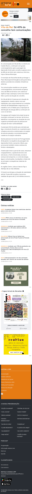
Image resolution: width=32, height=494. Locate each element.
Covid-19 (7, 25)
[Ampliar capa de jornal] (16, 308)
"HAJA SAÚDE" (5, 434)
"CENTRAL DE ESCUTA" (23, 408)
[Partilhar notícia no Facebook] (3, 35)
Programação (5, 445)
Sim (16, 16)
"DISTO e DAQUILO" (22, 415)
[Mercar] (16, 275)
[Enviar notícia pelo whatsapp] (9, 35)
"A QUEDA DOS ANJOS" (23, 427)
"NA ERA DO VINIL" (6, 424)
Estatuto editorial (6, 376)
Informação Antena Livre (8, 448)
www (9, 328)
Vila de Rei (6, 197)
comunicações (7, 199)
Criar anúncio (5, 467)
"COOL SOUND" (5, 412)
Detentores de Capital (7, 379)
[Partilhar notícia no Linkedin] (7, 35)
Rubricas (3, 451)
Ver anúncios (4, 465)
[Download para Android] (15, 480)
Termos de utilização (6, 387)
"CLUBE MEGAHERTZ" (7, 427)
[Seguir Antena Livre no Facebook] (2, 394)
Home (2, 25)
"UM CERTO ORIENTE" (23, 431)
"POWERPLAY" (21, 424)
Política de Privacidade (7, 385)
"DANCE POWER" (21, 412)
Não (11, 16)
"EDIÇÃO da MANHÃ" (7, 408)
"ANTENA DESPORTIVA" (23, 418)
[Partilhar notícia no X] (5, 35)
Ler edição (24, 328)
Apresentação (5, 374)
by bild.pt (3, 491)
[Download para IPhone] (16, 483)
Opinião (3, 454)
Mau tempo (16, 197)
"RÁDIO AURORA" (6, 415)
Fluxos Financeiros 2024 (7, 382)
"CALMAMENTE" (5, 431)
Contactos (4, 390)
